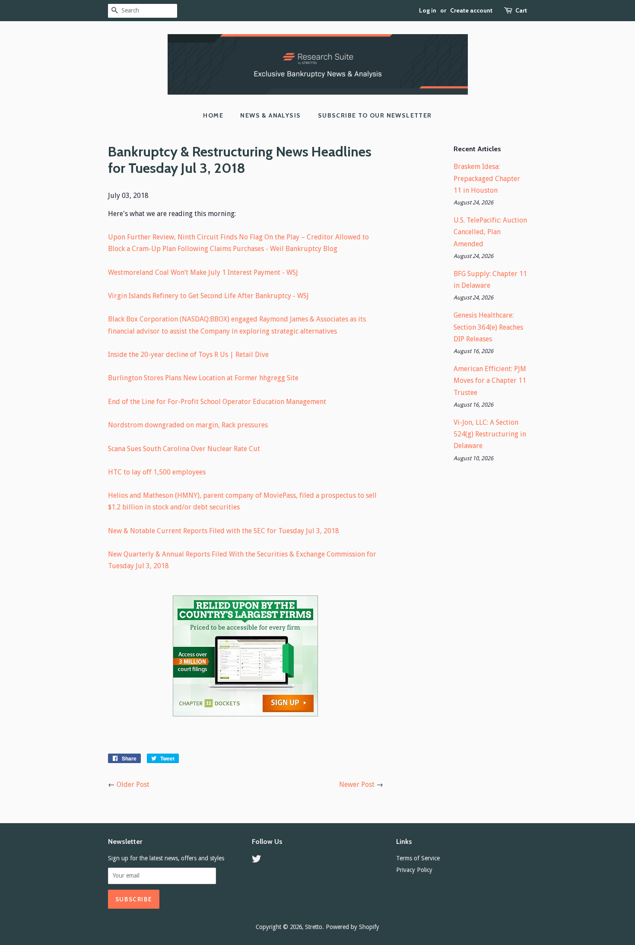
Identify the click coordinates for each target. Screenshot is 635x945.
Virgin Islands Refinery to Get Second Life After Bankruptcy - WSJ (208, 296)
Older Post (133, 784)
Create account (471, 10)
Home (213, 115)
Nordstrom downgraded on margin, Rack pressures (188, 425)
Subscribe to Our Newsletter (375, 115)
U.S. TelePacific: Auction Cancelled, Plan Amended (490, 232)
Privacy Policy (414, 869)
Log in (427, 10)
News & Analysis (270, 115)
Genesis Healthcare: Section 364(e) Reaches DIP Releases (488, 327)
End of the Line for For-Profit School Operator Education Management (217, 402)
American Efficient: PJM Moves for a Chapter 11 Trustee (490, 380)
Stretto (313, 926)
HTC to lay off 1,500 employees (157, 472)
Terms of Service (418, 858)
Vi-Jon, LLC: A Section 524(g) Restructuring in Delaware (490, 434)
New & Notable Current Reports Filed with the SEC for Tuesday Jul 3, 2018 (223, 531)
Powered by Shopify (352, 926)
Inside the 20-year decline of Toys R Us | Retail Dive (188, 354)
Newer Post (357, 784)
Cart (521, 10)
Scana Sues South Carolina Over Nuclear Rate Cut (184, 449)
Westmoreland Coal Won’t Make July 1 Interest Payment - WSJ (203, 272)
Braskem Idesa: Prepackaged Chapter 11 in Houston (487, 178)
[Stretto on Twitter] (256, 860)
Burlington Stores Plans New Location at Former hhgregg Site (203, 378)
